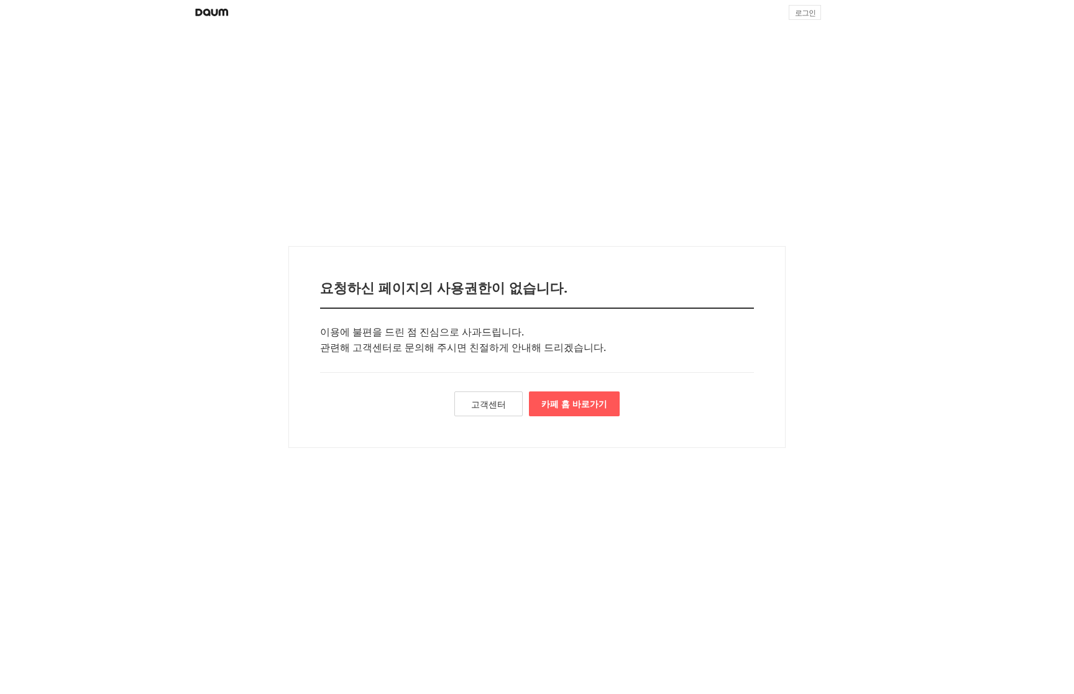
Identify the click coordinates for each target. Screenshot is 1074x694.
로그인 (805, 13)
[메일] (843, 12)
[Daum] (212, 12)
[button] (873, 12)
